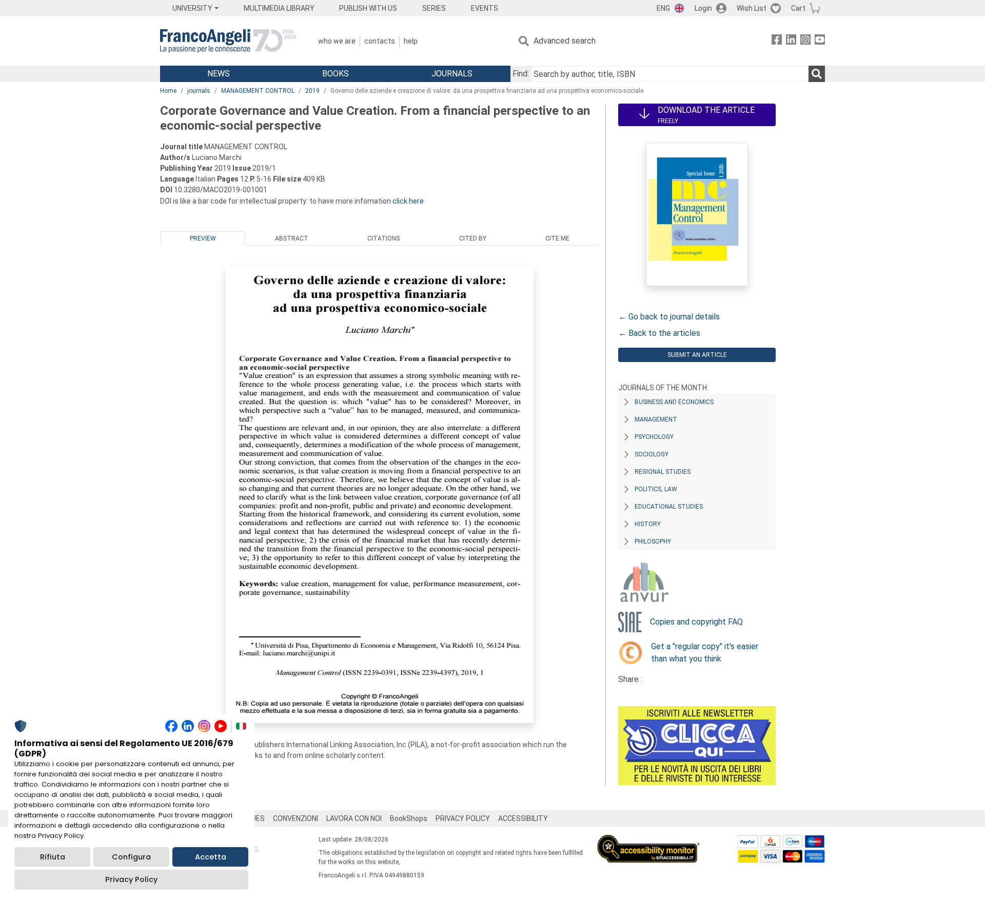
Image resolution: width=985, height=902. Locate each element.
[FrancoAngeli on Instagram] (805, 41)
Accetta (210, 857)
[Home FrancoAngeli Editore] (228, 41)
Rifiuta (52, 857)
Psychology (654, 436)
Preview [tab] (203, 238)
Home (168, 90)
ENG (663, 8)
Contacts (379, 41)
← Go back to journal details (669, 317)
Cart (798, 8)
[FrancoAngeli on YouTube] (820, 41)
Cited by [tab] (472, 238)
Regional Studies (663, 471)
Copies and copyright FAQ (696, 622)
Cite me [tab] (557, 238)
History (648, 524)
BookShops (408, 818)
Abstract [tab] (291, 238)
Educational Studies (669, 506)
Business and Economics (674, 402)
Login (703, 8)
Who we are (337, 41)
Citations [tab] (383, 238)
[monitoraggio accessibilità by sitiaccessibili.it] (648, 841)
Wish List (751, 8)
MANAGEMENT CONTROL (257, 90)
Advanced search (565, 41)
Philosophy (653, 541)
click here (408, 201)
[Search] (817, 74)
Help (411, 41)
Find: (521, 73)
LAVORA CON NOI (354, 818)
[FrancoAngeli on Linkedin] (791, 41)
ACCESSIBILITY (523, 818)
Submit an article (697, 354)
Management (656, 419)
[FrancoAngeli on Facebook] (777, 41)
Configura (131, 857)
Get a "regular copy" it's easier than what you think (704, 653)
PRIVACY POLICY (463, 818)
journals (198, 90)
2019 (312, 90)
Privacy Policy (131, 879)
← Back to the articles (659, 333)
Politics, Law (656, 489)
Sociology (651, 454)
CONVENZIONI (295, 818)
